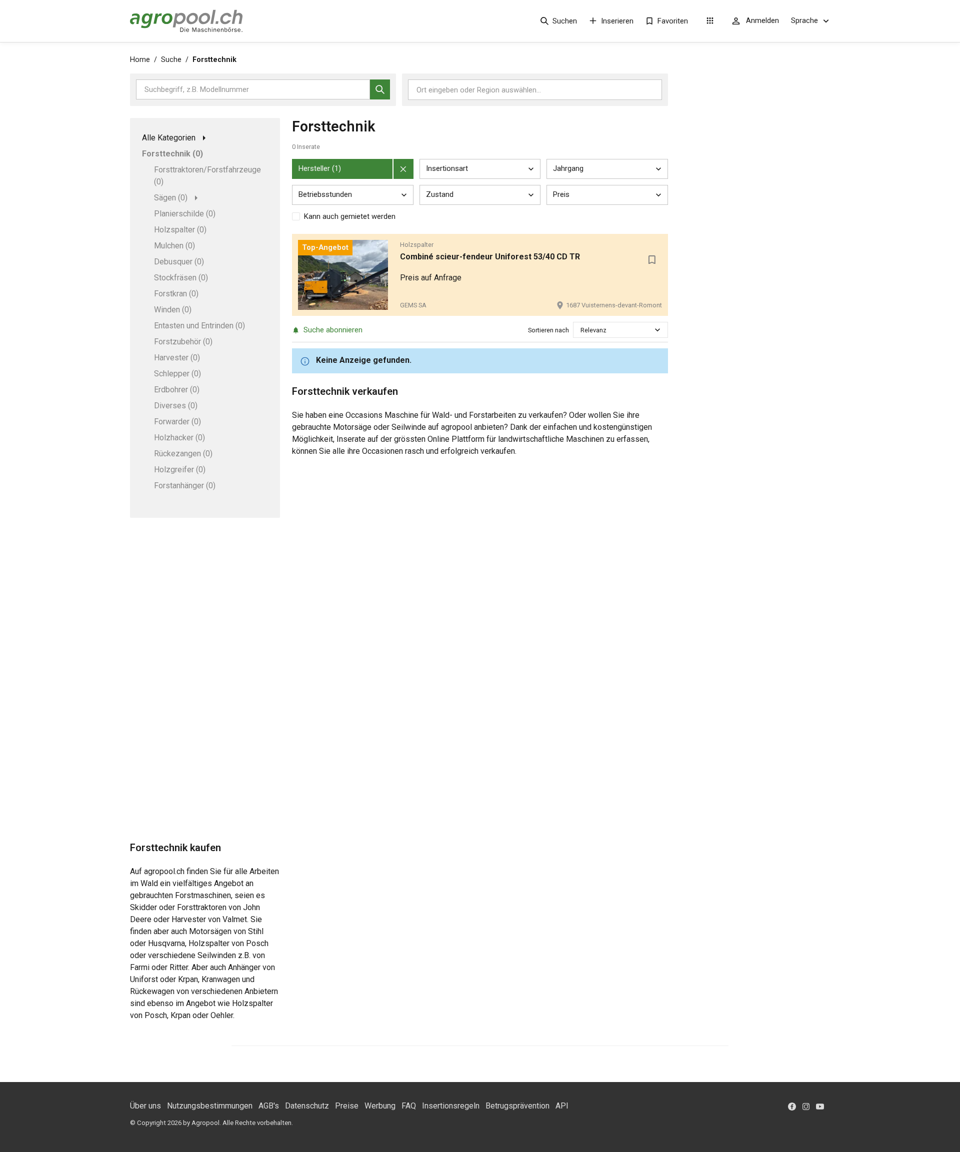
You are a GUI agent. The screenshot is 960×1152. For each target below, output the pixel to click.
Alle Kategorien (169, 137)
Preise (346, 1106)
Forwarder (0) (177, 421)
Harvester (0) (177, 357)
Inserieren (617, 20)
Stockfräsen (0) (181, 277)
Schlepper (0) (177, 373)
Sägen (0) (171, 197)
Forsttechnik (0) (172, 153)
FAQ (409, 1106)
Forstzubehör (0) (183, 341)
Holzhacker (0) (179, 437)
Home (140, 59)
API (562, 1106)
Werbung (380, 1106)
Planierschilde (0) (185, 213)
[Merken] (652, 260)
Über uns (145, 1106)
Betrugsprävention (518, 1106)
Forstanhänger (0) (185, 485)
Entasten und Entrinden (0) (199, 325)
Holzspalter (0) (180, 229)
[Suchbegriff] (380, 89)
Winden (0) (173, 309)
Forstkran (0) (176, 293)
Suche (171, 59)
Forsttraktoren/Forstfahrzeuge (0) (207, 175)
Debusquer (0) (179, 261)
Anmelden (762, 20)
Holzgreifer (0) (180, 469)
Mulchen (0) (174, 245)
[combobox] (581, 330)
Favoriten (673, 20)
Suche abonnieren (333, 329)
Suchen (564, 20)
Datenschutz (307, 1106)
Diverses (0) (176, 405)
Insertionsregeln (451, 1106)
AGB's (268, 1106)
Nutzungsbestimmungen (209, 1106)
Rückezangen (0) (183, 453)
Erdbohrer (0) (177, 389)
